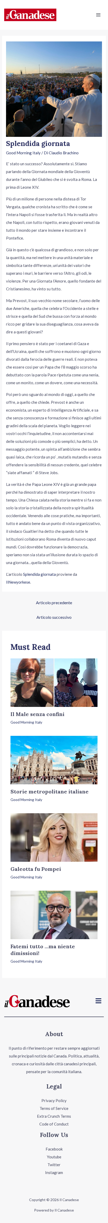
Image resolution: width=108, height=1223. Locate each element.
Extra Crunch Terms (54, 1116)
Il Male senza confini (37, 714)
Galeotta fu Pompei (35, 869)
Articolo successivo (54, 617)
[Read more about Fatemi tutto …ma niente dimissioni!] (54, 914)
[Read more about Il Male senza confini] (54, 682)
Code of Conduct (54, 1124)
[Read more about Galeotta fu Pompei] (54, 837)
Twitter (54, 1164)
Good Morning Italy (23, 152)
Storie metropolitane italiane (49, 791)
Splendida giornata (39, 574)
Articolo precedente (54, 602)
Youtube (54, 1156)
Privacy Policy (54, 1100)
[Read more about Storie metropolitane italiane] (54, 759)
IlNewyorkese (18, 582)
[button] (98, 1001)
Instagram (54, 1172)
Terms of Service (54, 1108)
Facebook (54, 1149)
